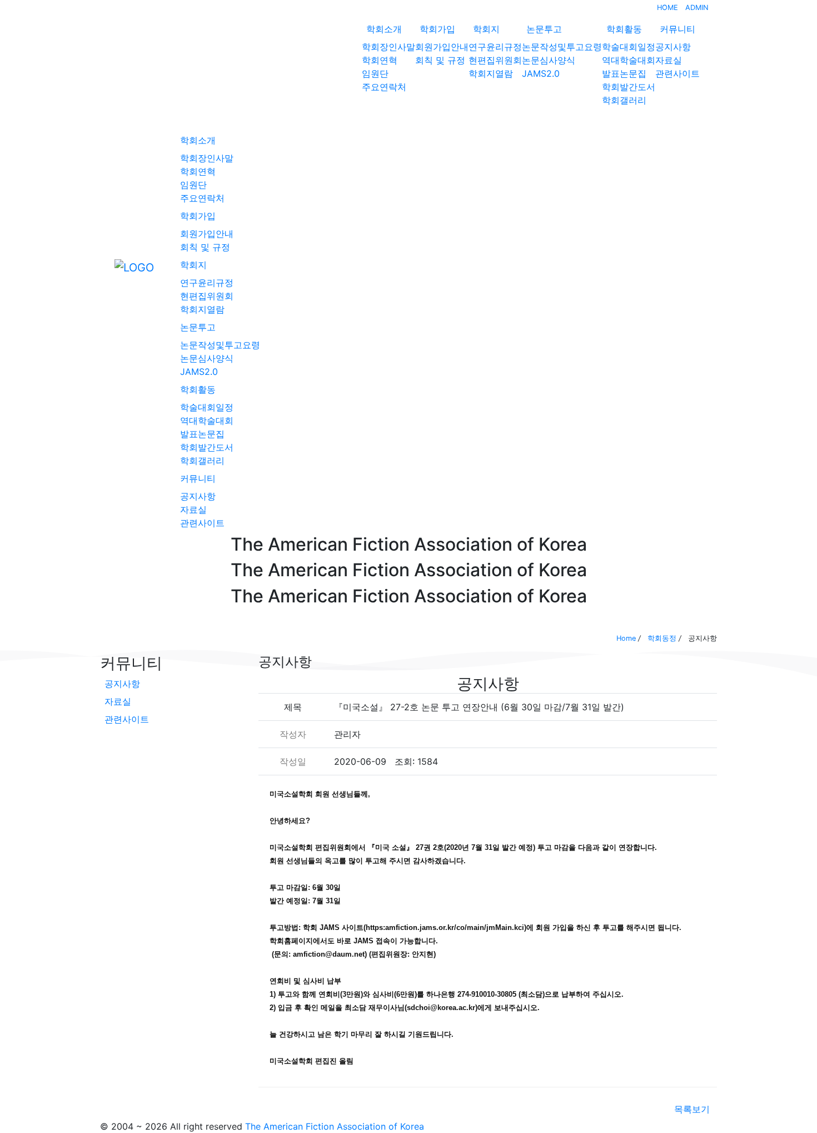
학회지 (486, 28)
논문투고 (544, 28)
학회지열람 (491, 73)
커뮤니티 (677, 28)
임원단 (375, 73)
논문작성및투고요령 (562, 46)
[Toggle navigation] (107, 267)
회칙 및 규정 (440, 60)
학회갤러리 (624, 100)
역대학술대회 (628, 60)
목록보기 (692, 1109)
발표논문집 (624, 73)
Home (626, 638)
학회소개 (384, 28)
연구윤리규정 (495, 46)
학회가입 (437, 28)
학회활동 (624, 28)
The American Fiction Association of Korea (334, 1126)
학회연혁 (379, 60)
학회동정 (661, 638)
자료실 (668, 60)
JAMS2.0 (541, 73)
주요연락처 (384, 86)
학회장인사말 (388, 46)
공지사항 (673, 46)
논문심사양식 (548, 60)
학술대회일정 (628, 46)
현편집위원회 (495, 60)
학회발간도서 (628, 86)
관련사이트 (677, 73)
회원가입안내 (442, 46)
